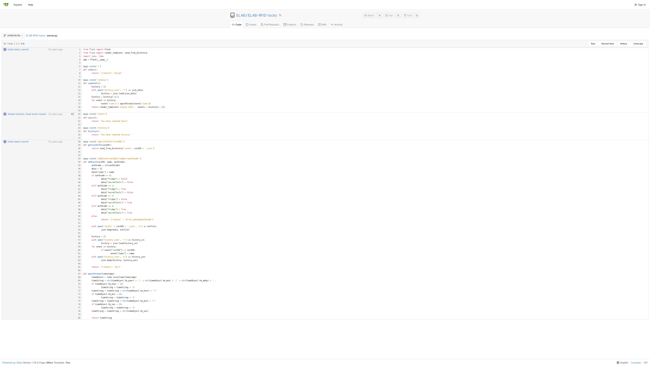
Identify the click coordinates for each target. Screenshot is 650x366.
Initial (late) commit (18, 49)
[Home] (5, 5)
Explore (18, 4)
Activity (338, 24)
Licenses (636, 362)
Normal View (608, 43)
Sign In (642, 4)
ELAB (240, 15)
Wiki (324, 24)
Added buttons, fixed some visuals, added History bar (37, 114)
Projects (291, 24)
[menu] (621, 362)
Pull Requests (271, 24)
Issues (252, 24)
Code (238, 24)
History (623, 43)
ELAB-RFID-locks (262, 15)
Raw (593, 43)
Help (30, 4)
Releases (309, 24)
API (646, 362)
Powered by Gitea (12, 362)
